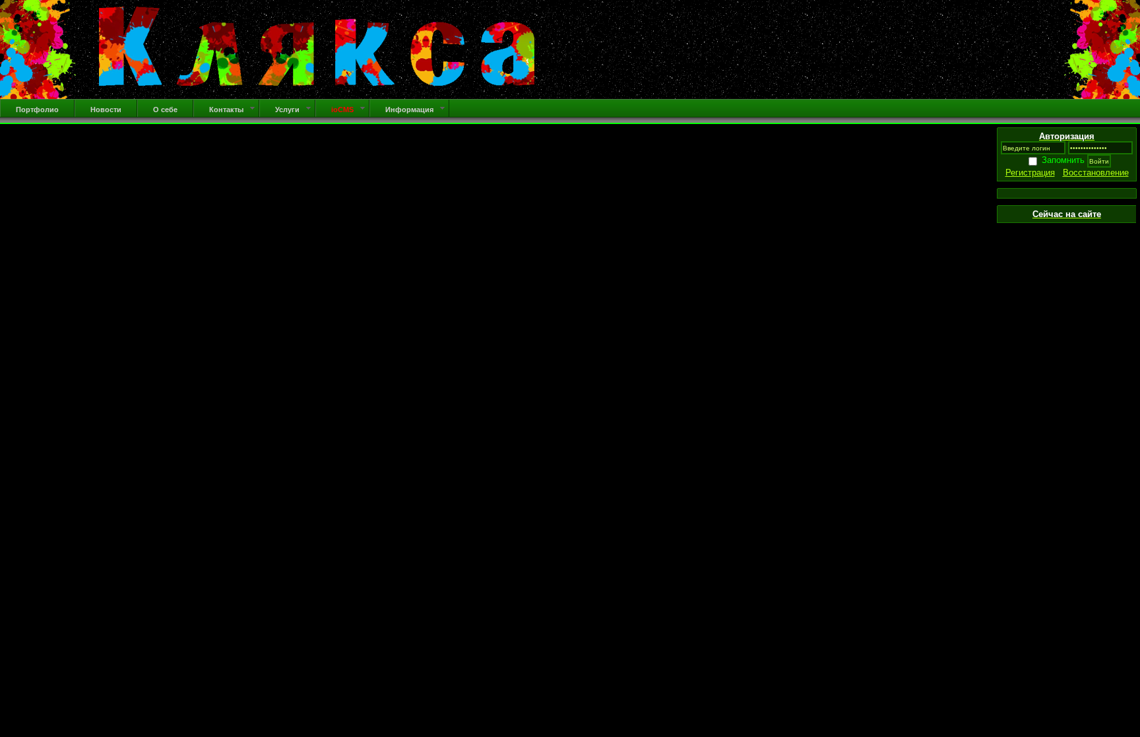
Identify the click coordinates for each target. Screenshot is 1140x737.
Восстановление (1096, 172)
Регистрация (1030, 172)
